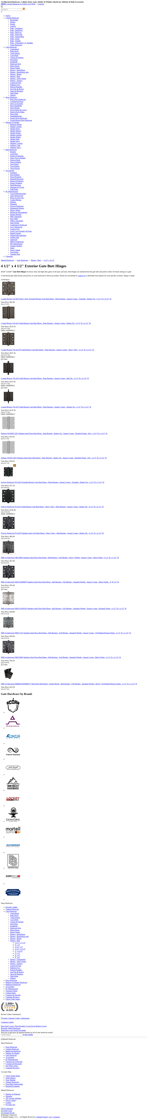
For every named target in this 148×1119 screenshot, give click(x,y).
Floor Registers (15, 177)
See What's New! (12, 1066)
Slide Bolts (14, 93)
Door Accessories (16, 104)
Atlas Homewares (16, 196)
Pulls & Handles (16, 87)
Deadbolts (14, 62)
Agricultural (14, 49)
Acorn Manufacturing (18, 194)
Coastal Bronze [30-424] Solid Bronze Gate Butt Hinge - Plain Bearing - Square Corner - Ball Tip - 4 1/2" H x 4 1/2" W (45, 378)
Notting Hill (14, 238)
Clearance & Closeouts (14, 1062)
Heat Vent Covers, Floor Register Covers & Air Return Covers (24, 1026)
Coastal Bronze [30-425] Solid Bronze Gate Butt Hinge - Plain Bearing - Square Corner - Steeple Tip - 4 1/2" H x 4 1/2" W (46, 407)
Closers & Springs (16, 58)
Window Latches (16, 143)
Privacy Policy (11, 1100)
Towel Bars (14, 164)
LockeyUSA (15, 229)
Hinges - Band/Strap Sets (19, 72)
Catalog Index (11, 993)
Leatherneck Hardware (18, 225)
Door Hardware (11, 980)
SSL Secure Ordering (13, 1098)
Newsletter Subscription (14, 1084)
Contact (8, 1103)
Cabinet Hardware (12, 909)
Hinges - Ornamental (17, 959)
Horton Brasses (15, 215)
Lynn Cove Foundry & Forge (21, 231)
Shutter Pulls (14, 139)
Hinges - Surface (16, 81)
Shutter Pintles (15, 137)
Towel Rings (15, 166)
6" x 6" (17, 955)
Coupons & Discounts (14, 1064)
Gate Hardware (11, 911)
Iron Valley (14, 219)
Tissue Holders (15, 162)
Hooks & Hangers (16, 156)
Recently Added (11, 907)
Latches (13, 26)
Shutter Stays (15, 141)
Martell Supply (15, 233)
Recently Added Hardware (10, 1028)
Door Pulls (14, 114)
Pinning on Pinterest (13, 1094)
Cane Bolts (14, 55)
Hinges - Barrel (15, 74)
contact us (81, 276)
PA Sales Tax (10, 1105)
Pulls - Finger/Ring (17, 37)
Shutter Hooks (15, 133)
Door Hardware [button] (11, 97)
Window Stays (15, 148)
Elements (13, 204)
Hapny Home (15, 210)
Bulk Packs (14, 51)
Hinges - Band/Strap (17, 70)
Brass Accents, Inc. (17, 198)
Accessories (10, 987)
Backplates (14, 20)
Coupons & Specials (13, 995)
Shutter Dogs (15, 129)
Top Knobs (14, 252)
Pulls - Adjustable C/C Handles (21, 43)
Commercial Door (16, 102)
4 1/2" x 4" (19, 947)
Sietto (12, 248)
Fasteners (13, 173)
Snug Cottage (15, 250)
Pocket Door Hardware (18, 118)
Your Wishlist (10, 1080)
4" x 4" (17, 945)
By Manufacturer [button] (12, 191)
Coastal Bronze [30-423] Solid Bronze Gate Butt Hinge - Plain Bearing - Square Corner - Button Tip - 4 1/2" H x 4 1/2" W (46, 323)
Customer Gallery (7, 1022)
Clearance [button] (9, 256)
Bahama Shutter (16, 125)
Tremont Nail (15, 254)
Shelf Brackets (15, 185)
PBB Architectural (17, 242)
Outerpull (13, 240)
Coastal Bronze (15, 200)
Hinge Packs (14, 66)
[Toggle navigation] (2, 7)
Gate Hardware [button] (11, 47)
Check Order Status (13, 999)
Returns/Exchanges (13, 1086)
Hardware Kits (15, 64)
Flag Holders (15, 175)
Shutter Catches (16, 127)
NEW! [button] (8, 16)
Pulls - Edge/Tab (16, 35)
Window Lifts (15, 145)
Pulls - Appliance (16, 28)
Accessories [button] (10, 171)
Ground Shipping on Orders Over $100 (18, 4)
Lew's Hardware (16, 227)
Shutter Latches (16, 135)
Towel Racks (15, 168)
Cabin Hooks (15, 53)
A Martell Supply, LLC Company (47, 1117)
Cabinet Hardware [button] (12, 18)
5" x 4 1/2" (19, 951)
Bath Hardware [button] (11, 150)
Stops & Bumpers (16, 91)
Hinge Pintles (15, 68)
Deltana (13, 202)
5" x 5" (17, 953)
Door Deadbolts (16, 106)
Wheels (13, 95)
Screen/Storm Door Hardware (21, 120)
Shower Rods (15, 160)
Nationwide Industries (18, 235)
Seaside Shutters (16, 246)
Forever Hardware (17, 206)
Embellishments (16, 116)
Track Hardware (16, 45)
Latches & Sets (15, 83)
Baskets (13, 152)
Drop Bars (14, 60)
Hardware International (18, 212)
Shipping (9, 1096)
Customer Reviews (12, 997)
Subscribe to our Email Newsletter (13, 1030)
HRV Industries (16, 217)
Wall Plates (14, 189)
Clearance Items (11, 991)
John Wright (14, 223)
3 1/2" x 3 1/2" (20, 943)
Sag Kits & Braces (17, 89)
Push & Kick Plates (17, 112)
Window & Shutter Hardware (16, 982)
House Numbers (16, 183)
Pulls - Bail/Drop (16, 30)
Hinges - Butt (15, 76)
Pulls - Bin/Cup (16, 32)
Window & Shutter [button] (12, 122)
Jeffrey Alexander (16, 221)
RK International (16, 244)
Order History (11, 1078)
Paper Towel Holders (18, 158)
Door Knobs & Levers (18, 110)
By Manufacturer (12, 989)
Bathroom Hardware (13, 985)
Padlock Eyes (15, 85)
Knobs (12, 24)
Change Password (12, 1082)
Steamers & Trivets (17, 187)
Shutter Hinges (15, 131)
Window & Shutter (12, 1053)
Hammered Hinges (17, 208)
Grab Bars (14, 154)
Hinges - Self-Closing (18, 79)
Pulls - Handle (15, 41)
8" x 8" (17, 957)
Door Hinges (15, 108)
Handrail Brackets (16, 179)
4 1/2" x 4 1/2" (20, 949)
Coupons (40, 4)
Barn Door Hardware (18, 99)
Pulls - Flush (14, 39)
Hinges (12, 22)
